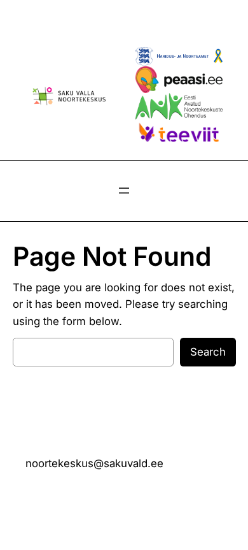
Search (208, 351)
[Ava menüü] (124, 190)
